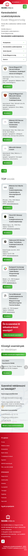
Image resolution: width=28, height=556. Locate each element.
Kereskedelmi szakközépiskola (9, 31)
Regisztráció (4, 476)
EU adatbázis (15, 2)
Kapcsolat (4, 501)
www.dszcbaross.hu (12, 255)
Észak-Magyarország (7, 33)
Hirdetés (3, 483)
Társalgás (3, 490)
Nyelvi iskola (4, 453)
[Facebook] (3, 541)
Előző (2, 367)
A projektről (4, 487)
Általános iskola (5, 445)
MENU (25, 7)
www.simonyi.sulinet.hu (13, 228)
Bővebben (7, 86)
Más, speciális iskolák (7, 467)
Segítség (3, 494)
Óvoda (3, 442)
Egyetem (3, 460)
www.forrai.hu (11, 312)
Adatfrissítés (4, 480)
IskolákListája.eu (5, 29)
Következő (26, 367)
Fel (5, 171)
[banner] (7, 5)
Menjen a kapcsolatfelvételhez (12, 425)
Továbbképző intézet (7, 456)
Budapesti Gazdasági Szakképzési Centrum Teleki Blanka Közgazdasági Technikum (16, 271)
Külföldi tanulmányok (6, 463)
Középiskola (4, 449)
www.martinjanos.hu (12, 203)
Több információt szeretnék (12, 335)
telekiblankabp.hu (11, 283)
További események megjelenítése (13, 354)
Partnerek (3, 497)
